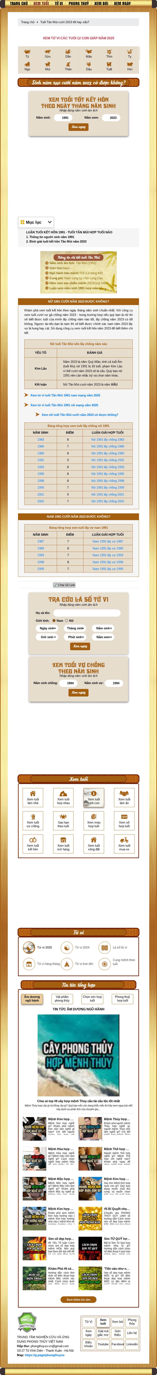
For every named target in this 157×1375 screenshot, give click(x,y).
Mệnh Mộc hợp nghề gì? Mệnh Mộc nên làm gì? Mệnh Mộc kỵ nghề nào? (61, 1179)
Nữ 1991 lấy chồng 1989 (107, 453)
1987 (40, 541)
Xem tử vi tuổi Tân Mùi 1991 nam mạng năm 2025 (65, 395)
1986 (40, 446)
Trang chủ (19, 3)
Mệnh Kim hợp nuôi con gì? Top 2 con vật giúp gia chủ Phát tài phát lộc (117, 1179)
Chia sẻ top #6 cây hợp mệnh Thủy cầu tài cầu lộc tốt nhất (78, 1101)
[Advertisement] (78, 175)
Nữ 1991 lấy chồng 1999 (107, 487)
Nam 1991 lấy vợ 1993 (108, 555)
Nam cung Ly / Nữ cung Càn (76, 278)
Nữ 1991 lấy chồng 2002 (107, 501)
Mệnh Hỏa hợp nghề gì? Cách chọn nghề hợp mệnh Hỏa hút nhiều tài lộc (61, 1149)
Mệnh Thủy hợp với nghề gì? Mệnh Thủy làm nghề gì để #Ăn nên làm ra (117, 1119)
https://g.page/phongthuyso (44, 1355)
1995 (40, 473)
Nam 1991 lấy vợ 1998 (108, 562)
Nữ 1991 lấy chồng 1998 (107, 480)
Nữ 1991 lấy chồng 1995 (107, 473)
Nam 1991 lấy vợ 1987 (108, 541)
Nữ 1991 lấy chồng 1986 (107, 446)
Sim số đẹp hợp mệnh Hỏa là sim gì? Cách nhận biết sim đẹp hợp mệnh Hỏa (61, 1238)
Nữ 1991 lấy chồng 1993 (107, 467)
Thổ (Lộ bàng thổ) (76, 273)
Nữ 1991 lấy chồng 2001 (107, 494)
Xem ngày (122, 3)
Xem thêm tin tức (78, 1299)
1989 (40, 453)
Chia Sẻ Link (66, 585)
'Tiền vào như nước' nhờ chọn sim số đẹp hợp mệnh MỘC (117, 1268)
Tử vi (59, 3)
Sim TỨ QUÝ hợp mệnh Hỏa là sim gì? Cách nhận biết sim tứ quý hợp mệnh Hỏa (117, 1238)
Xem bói (101, 3)
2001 (40, 494)
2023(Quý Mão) (78, 283)
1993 (40, 467)
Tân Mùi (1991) (72, 263)
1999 (40, 487)
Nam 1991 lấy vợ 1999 (108, 569)
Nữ (71, 620)
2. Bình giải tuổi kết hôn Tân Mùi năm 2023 (56, 241)
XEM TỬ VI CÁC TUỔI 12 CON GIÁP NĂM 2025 (78, 38)
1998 (40, 480)
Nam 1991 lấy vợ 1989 (108, 548)
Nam (59, 268)
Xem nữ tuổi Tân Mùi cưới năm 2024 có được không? (80, 414)
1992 (40, 460)
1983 (40, 439)
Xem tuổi (41, 3)
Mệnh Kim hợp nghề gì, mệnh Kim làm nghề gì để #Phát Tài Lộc (61, 1119)
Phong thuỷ (79, 3)
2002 (40, 501)
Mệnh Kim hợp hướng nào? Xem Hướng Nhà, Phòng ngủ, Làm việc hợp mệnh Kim (61, 1208)
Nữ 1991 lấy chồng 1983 (107, 439)
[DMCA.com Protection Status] (27, 1323)
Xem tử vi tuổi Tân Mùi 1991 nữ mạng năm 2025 (64, 405)
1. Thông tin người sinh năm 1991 (50, 237)
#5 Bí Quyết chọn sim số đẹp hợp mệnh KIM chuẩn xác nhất (117, 1208)
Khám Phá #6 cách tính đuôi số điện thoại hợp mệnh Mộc (61, 1268)
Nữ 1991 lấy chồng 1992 (107, 460)
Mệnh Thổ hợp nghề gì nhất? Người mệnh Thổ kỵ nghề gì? (117, 1149)
